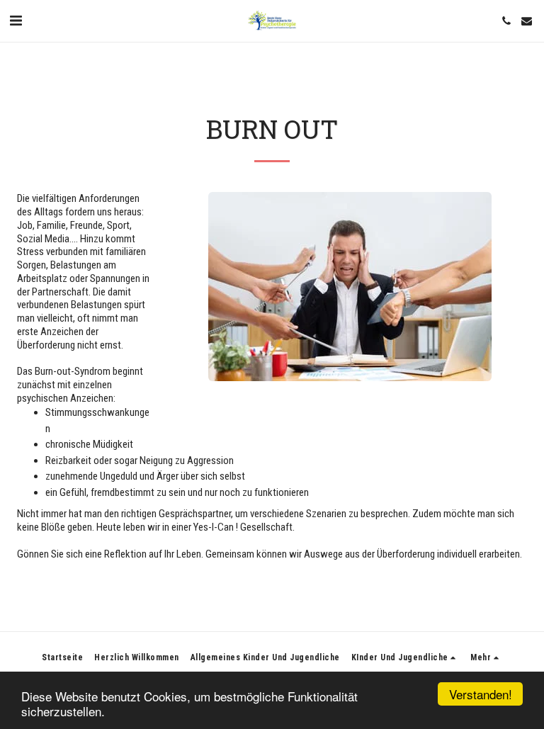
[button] (16, 20)
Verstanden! (480, 694)
